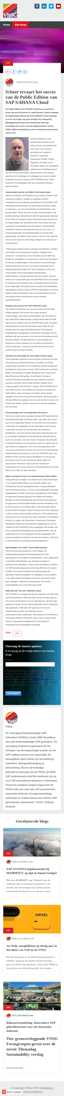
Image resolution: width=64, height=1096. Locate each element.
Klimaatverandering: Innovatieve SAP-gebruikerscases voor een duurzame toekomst (31, 1026)
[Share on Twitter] (19, 71)
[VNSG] (10, 10)
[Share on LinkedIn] (25, 71)
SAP (17, 633)
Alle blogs (21, 24)
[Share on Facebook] (13, 71)
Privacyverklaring (32, 1091)
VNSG (19, 82)
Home (6, 24)
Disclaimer (46, 1088)
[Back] (8, 71)
